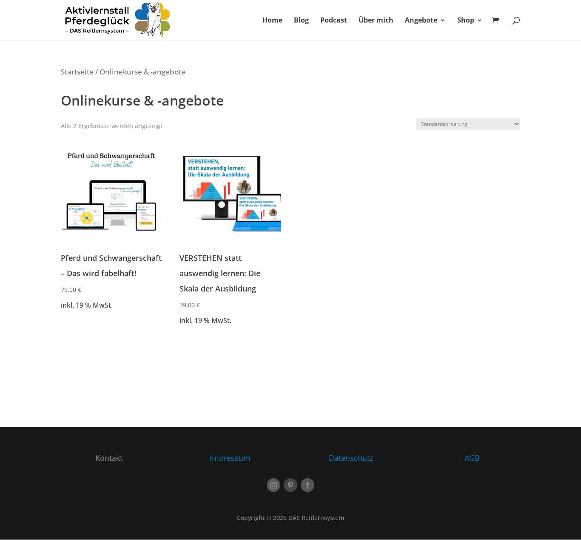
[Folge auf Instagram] (273, 485)
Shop (465, 21)
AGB (472, 458)
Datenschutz (351, 458)
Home (272, 21)
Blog (301, 21)
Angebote (421, 21)
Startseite (77, 72)
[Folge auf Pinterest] (290, 485)
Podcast (333, 21)
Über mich (376, 21)
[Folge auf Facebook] (307, 485)
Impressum (230, 458)
